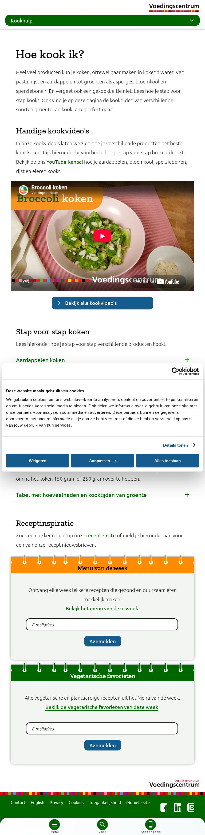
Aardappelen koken (40, 359)
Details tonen (175, 445)
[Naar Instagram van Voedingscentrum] (190, 807)
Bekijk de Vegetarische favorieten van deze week (101, 707)
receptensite (101, 535)
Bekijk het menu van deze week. (103, 608)
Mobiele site (138, 802)
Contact (18, 802)
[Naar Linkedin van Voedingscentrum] (177, 807)
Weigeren (37, 460)
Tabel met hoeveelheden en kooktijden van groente (81, 494)
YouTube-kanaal (64, 161)
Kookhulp (22, 20)
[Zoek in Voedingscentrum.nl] (102, 824)
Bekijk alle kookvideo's (91, 303)
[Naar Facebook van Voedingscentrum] (163, 807)
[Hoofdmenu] (54, 824)
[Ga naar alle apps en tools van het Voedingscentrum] (150, 824)
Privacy (56, 802)
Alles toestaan (167, 460)
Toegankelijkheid (105, 802)
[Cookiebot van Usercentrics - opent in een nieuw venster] (175, 371)
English (37, 802)
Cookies (76, 802)
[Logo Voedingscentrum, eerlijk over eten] (102, 782)
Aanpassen (99, 460)
